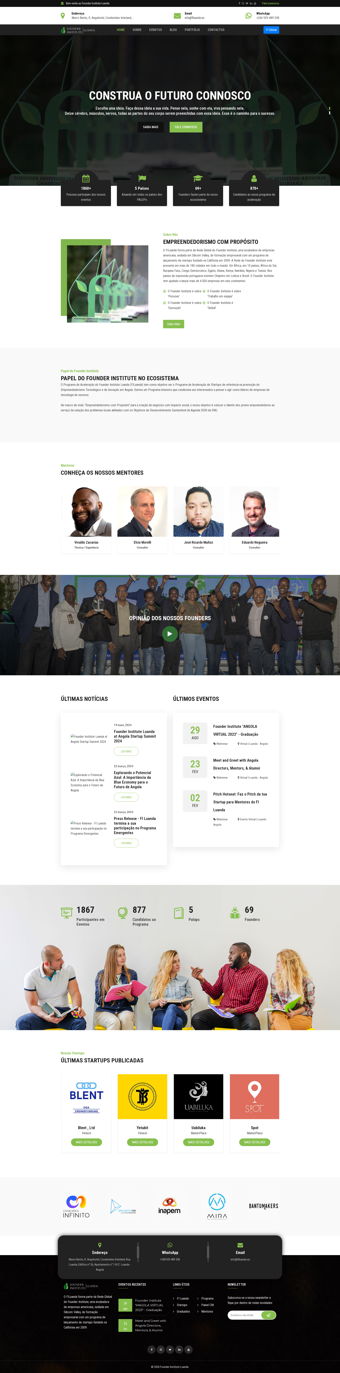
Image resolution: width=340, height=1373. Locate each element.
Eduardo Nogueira (198, 542)
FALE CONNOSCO (186, 127)
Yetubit (86, 1127)
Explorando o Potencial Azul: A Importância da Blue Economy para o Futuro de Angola (132, 779)
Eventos (155, 30)
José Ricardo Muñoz (142, 542)
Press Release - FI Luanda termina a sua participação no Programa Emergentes (135, 825)
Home (121, 30)
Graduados (183, 1311)
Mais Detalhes (86, 1142)
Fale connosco (270, 3)
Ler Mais (126, 751)
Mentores (206, 1311)
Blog (173, 30)
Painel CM (207, 1305)
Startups (181, 1305)
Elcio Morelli (86, 542)
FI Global (271, 30)
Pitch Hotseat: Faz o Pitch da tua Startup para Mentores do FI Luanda (240, 802)
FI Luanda (182, 1298)
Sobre (137, 30)
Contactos (216, 30)
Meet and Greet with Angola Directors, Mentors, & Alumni (150, 1325)
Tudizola (254, 1127)
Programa (206, 1298)
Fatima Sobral (254, 542)
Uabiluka (142, 1127)
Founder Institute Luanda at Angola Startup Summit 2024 (135, 736)
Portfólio (192, 30)
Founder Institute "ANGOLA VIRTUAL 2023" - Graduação (149, 1305)
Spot (198, 1127)
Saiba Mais (173, 324)
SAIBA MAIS (150, 127)
